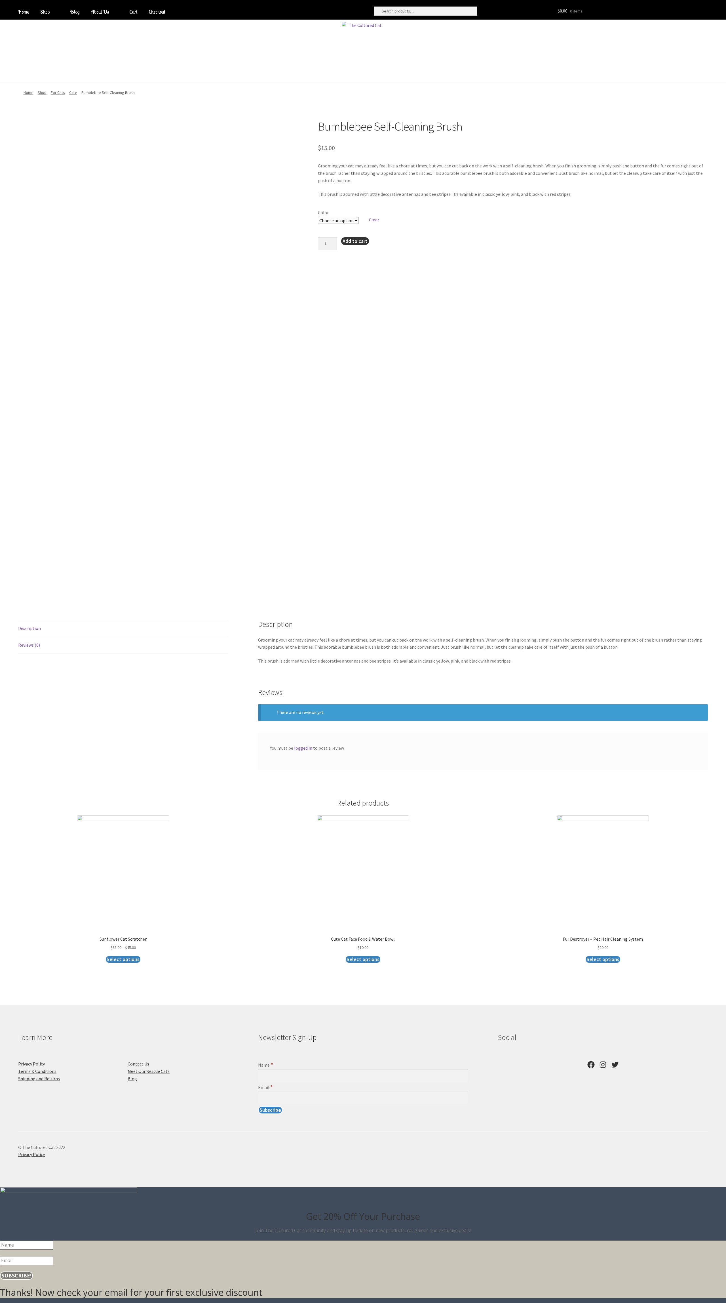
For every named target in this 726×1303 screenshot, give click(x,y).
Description (29, 628)
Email (265, 1087)
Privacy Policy (31, 1064)
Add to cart (355, 241)
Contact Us (138, 1064)
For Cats (58, 92)
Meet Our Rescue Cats (149, 1071)
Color (323, 212)
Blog (75, 12)
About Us (100, 12)
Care (73, 92)
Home (23, 12)
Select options (123, 959)
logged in (303, 748)
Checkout (157, 12)
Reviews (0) (29, 645)
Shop (45, 12)
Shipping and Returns (39, 1078)
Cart (133, 12)
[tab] (123, 628)
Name (265, 1065)
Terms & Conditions (37, 1071)
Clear (374, 219)
